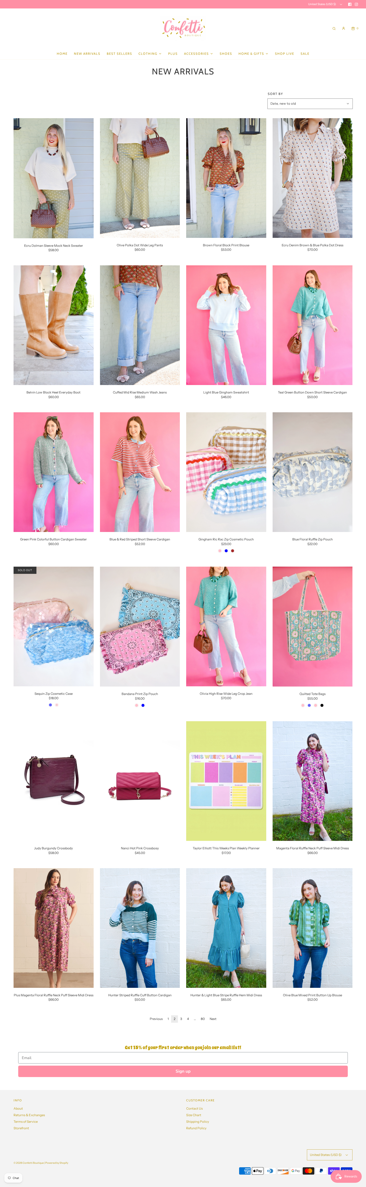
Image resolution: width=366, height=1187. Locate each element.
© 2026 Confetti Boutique (29, 1162)
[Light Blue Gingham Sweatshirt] (226, 325)
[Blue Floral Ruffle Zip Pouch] (313, 472)
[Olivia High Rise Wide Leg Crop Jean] (226, 626)
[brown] (232, 551)
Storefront (21, 1128)
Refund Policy (196, 1128)
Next (213, 1019)
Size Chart (193, 1115)
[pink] (220, 551)
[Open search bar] (334, 28)
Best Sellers (119, 54)
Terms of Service (26, 1122)
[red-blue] (309, 705)
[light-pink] (136, 705)
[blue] (226, 551)
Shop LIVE (284, 54)
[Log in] (343, 28)
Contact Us (194, 1108)
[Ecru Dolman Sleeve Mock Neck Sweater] (54, 178)
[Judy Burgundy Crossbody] (54, 781)
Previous (156, 1019)
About (18, 1108)
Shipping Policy (197, 1122)
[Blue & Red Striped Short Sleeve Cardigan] (140, 472)
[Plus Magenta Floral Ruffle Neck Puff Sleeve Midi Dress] (54, 928)
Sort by (275, 94)
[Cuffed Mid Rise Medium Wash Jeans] (140, 325)
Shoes (226, 54)
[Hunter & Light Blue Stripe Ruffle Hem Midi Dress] (226, 928)
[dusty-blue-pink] (315, 705)
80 (203, 1019)
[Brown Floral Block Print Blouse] (226, 177)
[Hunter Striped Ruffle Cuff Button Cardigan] (140, 928)
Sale (305, 54)
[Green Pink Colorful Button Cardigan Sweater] (54, 472)
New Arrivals (87, 54)
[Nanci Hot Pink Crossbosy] (140, 781)
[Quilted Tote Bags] (313, 626)
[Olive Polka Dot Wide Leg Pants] (140, 177)
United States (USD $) (322, 4)
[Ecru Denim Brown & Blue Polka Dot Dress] (313, 177)
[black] (322, 705)
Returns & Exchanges (29, 1115)
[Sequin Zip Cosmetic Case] (54, 626)
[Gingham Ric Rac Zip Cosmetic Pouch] (226, 472)
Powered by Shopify (56, 1162)
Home (62, 54)
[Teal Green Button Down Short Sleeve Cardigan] (313, 325)
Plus (173, 54)
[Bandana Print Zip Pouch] (140, 626)
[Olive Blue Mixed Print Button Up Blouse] (313, 928)
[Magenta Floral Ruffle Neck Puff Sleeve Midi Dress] (313, 781)
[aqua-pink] (303, 705)
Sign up (183, 1071)
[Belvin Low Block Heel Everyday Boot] (54, 325)
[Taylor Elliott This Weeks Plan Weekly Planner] (226, 781)
